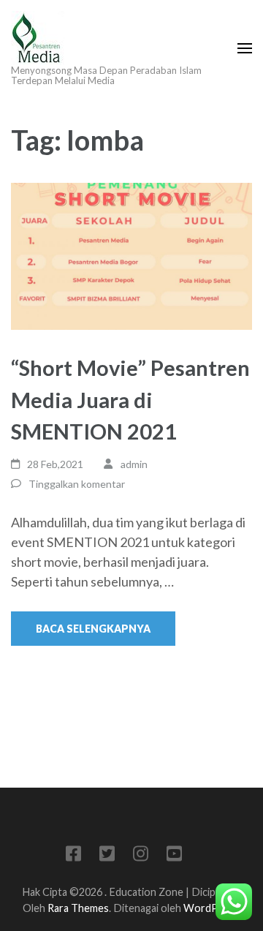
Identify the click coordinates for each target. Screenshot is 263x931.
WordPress (211, 908)
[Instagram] (140, 856)
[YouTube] (174, 856)
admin (134, 464)
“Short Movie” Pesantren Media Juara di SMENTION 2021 (130, 399)
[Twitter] (107, 856)
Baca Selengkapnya (93, 628)
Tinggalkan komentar (76, 484)
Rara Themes (78, 908)
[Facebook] (73, 856)
